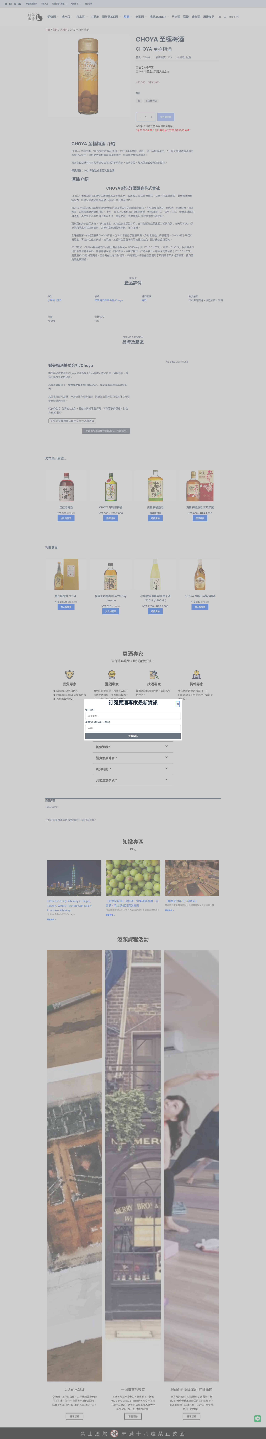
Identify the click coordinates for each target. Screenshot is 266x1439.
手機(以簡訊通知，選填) (97, 722)
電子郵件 (90, 709)
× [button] (177, 704)
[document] (133, 719)
